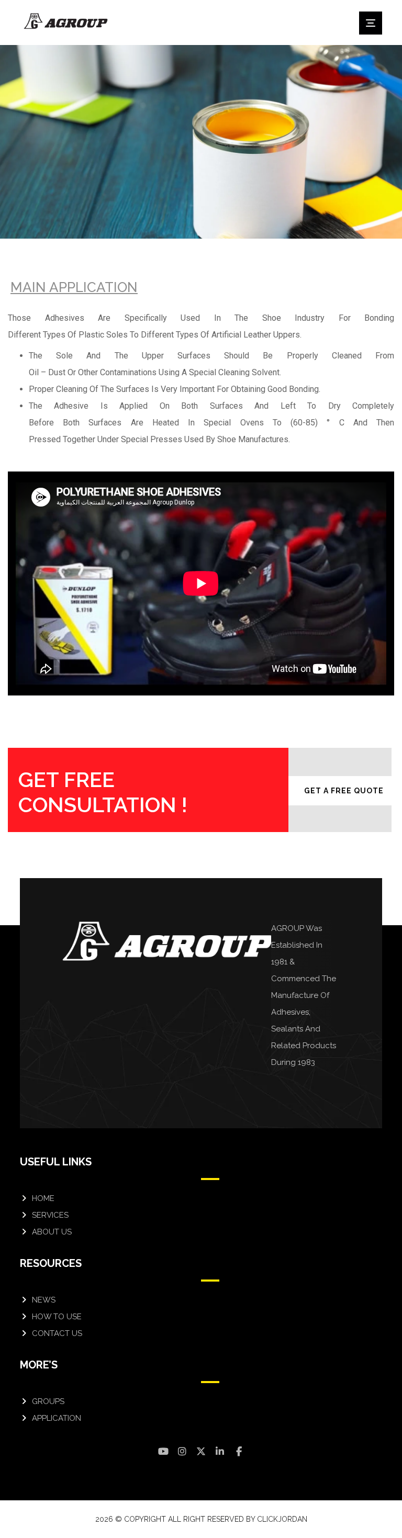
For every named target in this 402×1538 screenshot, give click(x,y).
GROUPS (48, 1401)
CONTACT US (57, 1333)
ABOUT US (52, 1232)
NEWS (43, 1300)
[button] (370, 23)
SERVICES (50, 1215)
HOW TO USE (57, 1316)
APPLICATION (56, 1418)
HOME (43, 1198)
